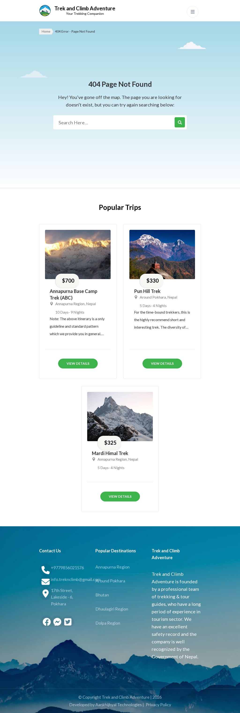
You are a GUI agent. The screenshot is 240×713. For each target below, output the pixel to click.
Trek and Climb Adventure (84, 8)
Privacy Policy (158, 704)
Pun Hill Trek (147, 291)
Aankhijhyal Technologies (118, 704)
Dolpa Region (107, 623)
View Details (78, 363)
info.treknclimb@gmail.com (69, 579)
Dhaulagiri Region (111, 608)
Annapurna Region (70, 303)
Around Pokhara (153, 297)
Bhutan (102, 594)
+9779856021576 (67, 567)
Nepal (91, 303)
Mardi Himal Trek (110, 453)
